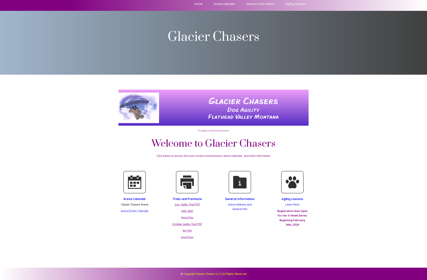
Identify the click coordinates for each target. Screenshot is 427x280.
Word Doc (187, 217)
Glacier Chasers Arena (134, 204)
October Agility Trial (184, 224)
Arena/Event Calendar (135, 211)
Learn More (292, 204)
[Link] (134, 182)
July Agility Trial (184, 204)
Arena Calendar (134, 199)
